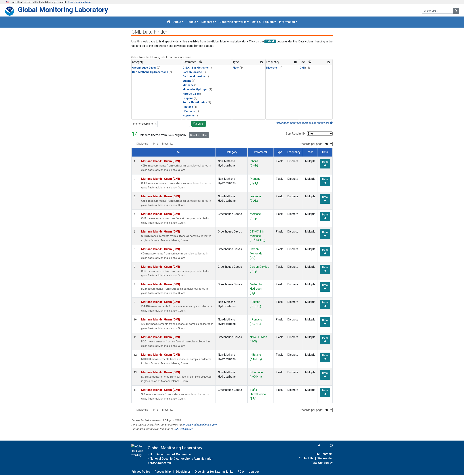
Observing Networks (232, 22)
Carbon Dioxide (192, 72)
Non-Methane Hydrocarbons (150, 72)
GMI (302, 67)
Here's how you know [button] (79, 2)
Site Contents (324, 454)
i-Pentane (189, 111)
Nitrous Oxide (191, 93)
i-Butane (188, 106)
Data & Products (263, 22)
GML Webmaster (182, 428)
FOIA (241, 471)
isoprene (188, 115)
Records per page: (311, 144)
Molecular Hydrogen (195, 89)
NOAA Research (160, 463)
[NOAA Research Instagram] (327, 445)
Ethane (187, 80)
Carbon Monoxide (194, 76)
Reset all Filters (199, 135)
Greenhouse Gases (144, 67)
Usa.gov (254, 471)
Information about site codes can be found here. (303, 122)
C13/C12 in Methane (195, 67)
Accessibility (163, 471)
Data (325, 161)
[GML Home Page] (168, 22)
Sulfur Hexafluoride (195, 102)
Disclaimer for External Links (214, 471)
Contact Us (306, 458)
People (191, 22)
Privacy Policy (140, 471)
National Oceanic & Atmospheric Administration (181, 458)
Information (287, 22)
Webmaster (325, 458)
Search (200, 123)
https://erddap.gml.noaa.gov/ (200, 424)
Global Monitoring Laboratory (63, 10)
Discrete (271, 67)
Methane (188, 85)
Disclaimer (183, 471)
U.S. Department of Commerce (170, 454)
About (177, 22)
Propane (188, 98)
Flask (236, 67)
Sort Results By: (296, 133)
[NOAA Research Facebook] (314, 445)
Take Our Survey (322, 462)
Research (207, 22)
